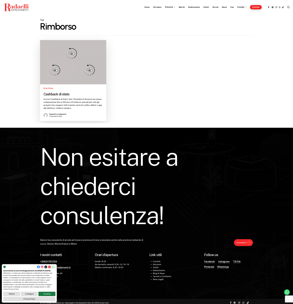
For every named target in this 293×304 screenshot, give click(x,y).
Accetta (46, 294)
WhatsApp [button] (223, 266)
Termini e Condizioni (162, 276)
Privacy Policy (29, 299)
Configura (29, 294)
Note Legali (158, 279)
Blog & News (48, 88)
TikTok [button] (237, 261)
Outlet (156, 267)
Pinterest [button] (209, 266)
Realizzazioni (159, 270)
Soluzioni (157, 264)
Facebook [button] (209, 261)
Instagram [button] (224, 261)
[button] (287, 292)
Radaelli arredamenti (57, 114)
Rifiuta (12, 294)
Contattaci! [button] (241, 242)
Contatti (156, 261)
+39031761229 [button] (48, 261)
